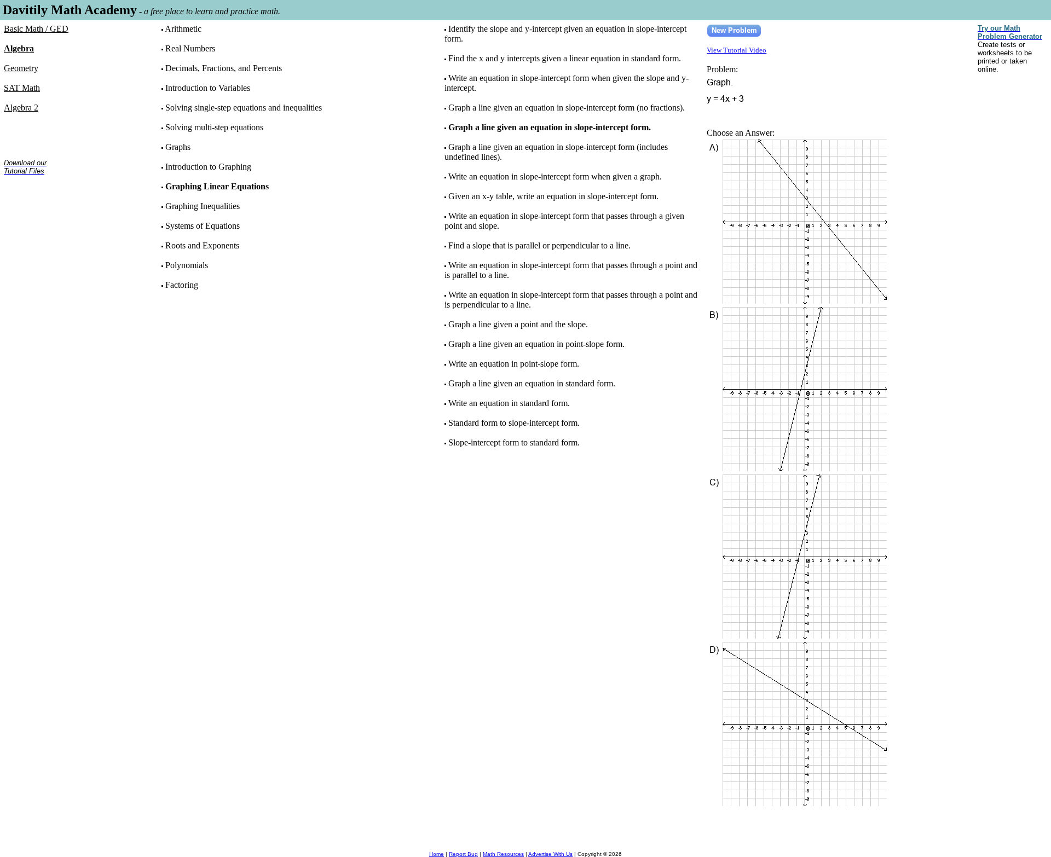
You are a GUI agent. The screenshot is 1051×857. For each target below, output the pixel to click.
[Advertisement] (38, 218)
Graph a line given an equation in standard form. (531, 383)
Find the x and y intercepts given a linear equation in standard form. (564, 58)
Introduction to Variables (207, 87)
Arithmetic (183, 28)
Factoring (181, 284)
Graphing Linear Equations (217, 186)
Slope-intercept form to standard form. (514, 442)
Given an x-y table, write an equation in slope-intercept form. (553, 196)
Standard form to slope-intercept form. (514, 422)
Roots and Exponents (202, 245)
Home (436, 854)
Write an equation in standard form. (509, 403)
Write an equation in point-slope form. (513, 363)
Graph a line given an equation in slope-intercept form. (549, 127)
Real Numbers (190, 48)
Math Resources (503, 854)
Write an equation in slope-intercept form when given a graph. (555, 176)
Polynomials (186, 265)
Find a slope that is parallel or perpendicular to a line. (539, 245)
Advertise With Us (550, 854)
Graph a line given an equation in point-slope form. (536, 344)
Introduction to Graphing (208, 166)
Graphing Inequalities (202, 206)
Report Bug (463, 854)
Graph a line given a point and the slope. (518, 324)
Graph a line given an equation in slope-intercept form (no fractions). (566, 107)
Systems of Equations (202, 225)
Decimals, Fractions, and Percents (223, 68)
